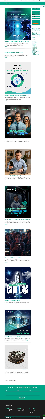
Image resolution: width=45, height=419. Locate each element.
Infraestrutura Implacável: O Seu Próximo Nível (14, 52)
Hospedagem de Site (34, 46)
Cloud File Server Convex (9, 405)
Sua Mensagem (34, 18)
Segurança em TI (34, 50)
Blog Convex (31, 412)
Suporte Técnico (34, 52)
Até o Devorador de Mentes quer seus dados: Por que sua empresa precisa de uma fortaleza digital (36, 35)
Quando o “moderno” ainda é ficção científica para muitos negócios (17, 175)
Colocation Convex (8, 410)
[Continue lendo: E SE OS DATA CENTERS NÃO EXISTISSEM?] (18, 255)
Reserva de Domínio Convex (21, 410)
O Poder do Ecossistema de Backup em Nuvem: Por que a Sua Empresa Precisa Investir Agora (18, 95)
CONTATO (39, 3)
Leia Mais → (6, 46)
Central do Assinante (32, 410)
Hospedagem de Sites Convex (21, 409)
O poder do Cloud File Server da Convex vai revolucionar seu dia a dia (18, 219)
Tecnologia (33, 53)
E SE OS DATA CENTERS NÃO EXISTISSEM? (13, 257)
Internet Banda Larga (34, 47)
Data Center (33, 43)
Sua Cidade (33, 16)
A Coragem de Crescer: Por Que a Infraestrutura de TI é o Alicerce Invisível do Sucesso (18, 41)
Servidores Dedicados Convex (9, 409)
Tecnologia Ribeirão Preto (35, 54)
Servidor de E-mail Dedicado (35, 51)
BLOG (32, 3)
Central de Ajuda (32, 411)
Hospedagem (33, 45)
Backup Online (34, 41)
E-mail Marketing (34, 44)
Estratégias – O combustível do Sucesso (12, 300)
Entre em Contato (32, 409)
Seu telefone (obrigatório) (35, 14)
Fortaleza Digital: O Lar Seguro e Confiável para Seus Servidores (17, 336)
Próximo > (15, 380)
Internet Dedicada (34, 48)
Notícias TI (33, 49)
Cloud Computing (34, 42)
